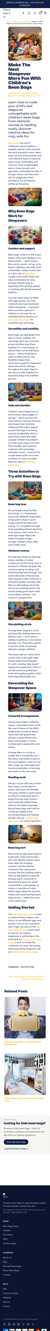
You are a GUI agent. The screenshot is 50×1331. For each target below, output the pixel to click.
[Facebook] (4, 1325)
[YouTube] (13, 1325)
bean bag (30, 273)
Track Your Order (10, 1293)
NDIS (5, 1239)
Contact (6, 1275)
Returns (6, 1302)
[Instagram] (9, 1325)
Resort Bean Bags (11, 1270)
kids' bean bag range (19, 319)
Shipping (7, 1297)
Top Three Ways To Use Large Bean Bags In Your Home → (26, 977)
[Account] (34, 13)
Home (8, 22)
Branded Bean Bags (12, 1266)
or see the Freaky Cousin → (16, 1148)
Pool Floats (8, 1235)
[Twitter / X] (23, 1325)
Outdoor (7, 1230)
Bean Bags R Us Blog (21, 22)
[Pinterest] (28, 1325)
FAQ (5, 1289)
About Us (7, 1257)
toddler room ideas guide (25, 952)
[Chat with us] (29, 13)
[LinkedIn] (18, 1325)
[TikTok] (32, 1325)
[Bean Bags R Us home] (8, 13)
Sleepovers (13, 143)
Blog (5, 1262)
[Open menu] (45, 13)
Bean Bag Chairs (10, 1226)
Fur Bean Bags (9, 1243)
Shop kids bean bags (16, 1142)
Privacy (6, 1306)
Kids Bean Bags (27, 967)
